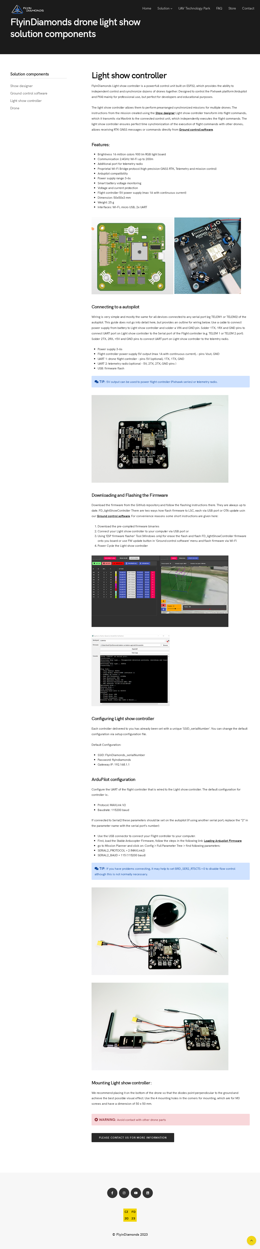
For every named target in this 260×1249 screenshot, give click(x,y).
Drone (14, 108)
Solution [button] (164, 8)
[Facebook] (112, 1193)
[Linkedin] (148, 1193)
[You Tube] (136, 1193)
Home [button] (146, 8)
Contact (248, 8)
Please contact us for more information (133, 1137)
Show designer (21, 85)
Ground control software (28, 93)
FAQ (219, 8)
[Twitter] (124, 1193)
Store (232, 8)
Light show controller (26, 100)
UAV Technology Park (194, 8)
